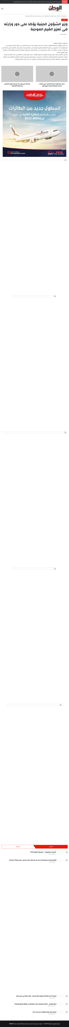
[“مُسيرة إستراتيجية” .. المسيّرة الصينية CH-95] (63, 854)
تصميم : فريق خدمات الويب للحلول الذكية (32, 1024)
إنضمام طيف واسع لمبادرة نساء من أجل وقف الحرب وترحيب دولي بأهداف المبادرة (32, 860)
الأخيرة (18, 846)
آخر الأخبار (59, 16)
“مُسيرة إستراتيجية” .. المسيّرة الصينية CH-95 (43, 852)
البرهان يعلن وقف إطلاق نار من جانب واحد (44, 1012)
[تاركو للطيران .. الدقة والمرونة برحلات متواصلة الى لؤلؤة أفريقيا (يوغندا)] (63, 1006)
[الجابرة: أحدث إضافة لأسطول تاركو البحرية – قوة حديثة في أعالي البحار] (63, 998)
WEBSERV (11, 1024)
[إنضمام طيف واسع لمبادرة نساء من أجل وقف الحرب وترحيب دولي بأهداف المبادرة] (63, 926)
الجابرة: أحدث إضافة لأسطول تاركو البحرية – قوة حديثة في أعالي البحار (36, 996)
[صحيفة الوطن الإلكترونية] (55, 8)
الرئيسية (64, 16)
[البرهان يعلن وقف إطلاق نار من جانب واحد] (63, 1014)
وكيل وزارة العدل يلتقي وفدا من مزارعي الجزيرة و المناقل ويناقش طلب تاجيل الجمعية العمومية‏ (37, 2)
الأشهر (51, 846)
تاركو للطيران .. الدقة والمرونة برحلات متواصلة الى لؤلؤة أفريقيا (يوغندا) (35, 1004)
